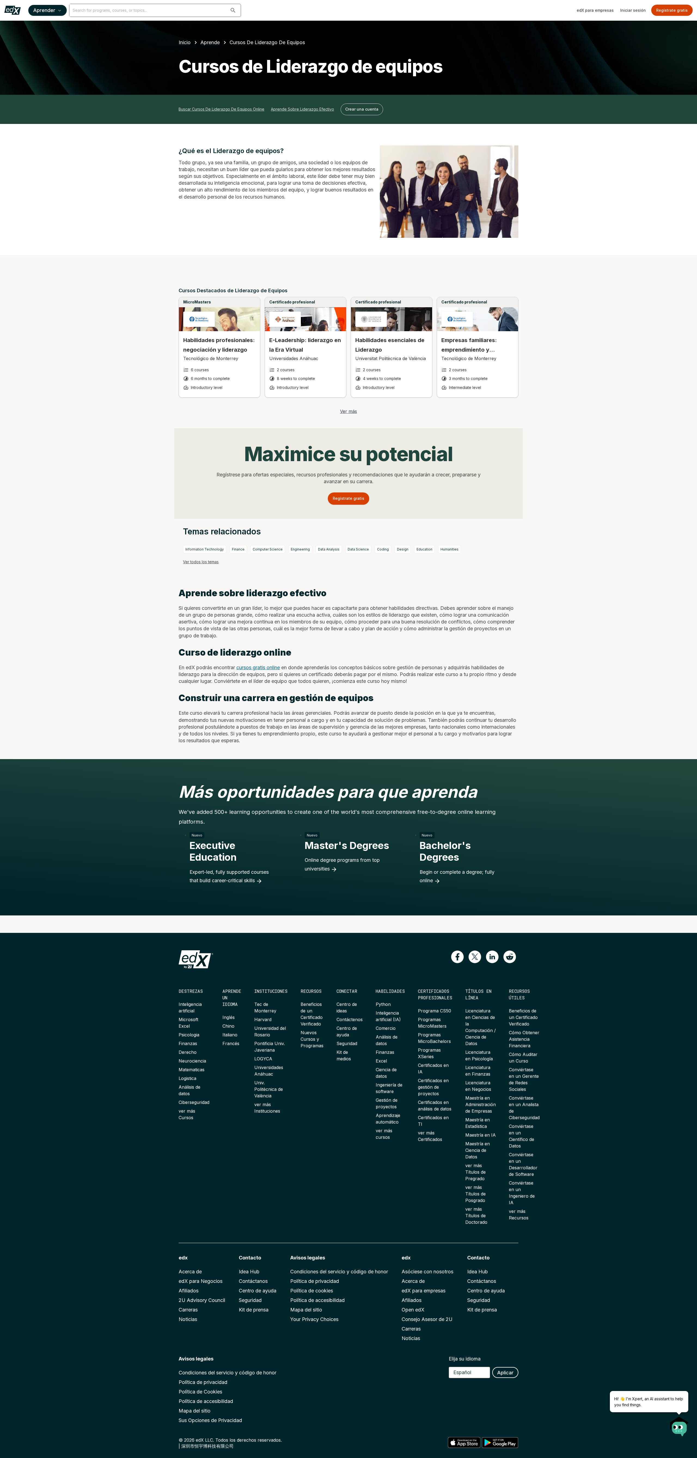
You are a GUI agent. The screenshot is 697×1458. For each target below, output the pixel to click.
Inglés (228, 1017)
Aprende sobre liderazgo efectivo (302, 109)
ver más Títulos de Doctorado (476, 1215)
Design (402, 549)
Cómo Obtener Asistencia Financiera (524, 1039)
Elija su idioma (465, 1359)
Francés (230, 1043)
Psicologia (189, 1034)
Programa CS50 (434, 1010)
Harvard (262, 1019)
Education (424, 549)
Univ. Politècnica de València (268, 1089)
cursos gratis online (258, 667)
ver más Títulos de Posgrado (475, 1194)
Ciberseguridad (194, 1102)
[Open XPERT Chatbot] (679, 1424)
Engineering (300, 549)
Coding (383, 549)
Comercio (386, 1028)
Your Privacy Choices (314, 1319)
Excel (381, 1061)
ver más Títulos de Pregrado (475, 1172)
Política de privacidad (314, 1281)
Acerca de (190, 1271)
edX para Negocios (200, 1281)
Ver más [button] (348, 411)
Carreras (188, 1310)
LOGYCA (263, 1058)
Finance (238, 549)
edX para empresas (595, 10)
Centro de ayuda (257, 1290)
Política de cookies (311, 1290)
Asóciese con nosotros (427, 1271)
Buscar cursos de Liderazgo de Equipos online (221, 109)
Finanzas (188, 1043)
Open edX (413, 1310)
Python (383, 1004)
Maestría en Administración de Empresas (480, 1104)
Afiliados (188, 1290)
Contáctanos (253, 1281)
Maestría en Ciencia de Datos (477, 1150)
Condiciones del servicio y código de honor (339, 1271)
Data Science (358, 549)
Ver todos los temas (201, 561)
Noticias (188, 1319)
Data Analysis (329, 549)
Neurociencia (192, 1061)
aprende (210, 42)
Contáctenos (350, 1019)
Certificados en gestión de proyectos (433, 1087)
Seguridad (347, 1043)
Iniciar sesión (633, 10)
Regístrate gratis (672, 10)
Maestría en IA (480, 1135)
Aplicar (505, 1372)
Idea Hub (249, 1271)
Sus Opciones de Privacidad (210, 1420)
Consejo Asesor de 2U (427, 1319)
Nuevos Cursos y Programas (312, 1039)
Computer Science (268, 549)
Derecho (188, 1052)
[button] (233, 10)
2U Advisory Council (202, 1300)
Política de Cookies (200, 1392)
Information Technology (204, 549)
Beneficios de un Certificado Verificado (523, 1017)
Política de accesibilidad (317, 1300)
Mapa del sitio (306, 1310)
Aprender (44, 10)
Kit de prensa (253, 1310)
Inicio (185, 42)
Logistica (187, 1078)
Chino (228, 1026)
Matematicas (191, 1069)
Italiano (229, 1034)
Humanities (449, 549)
